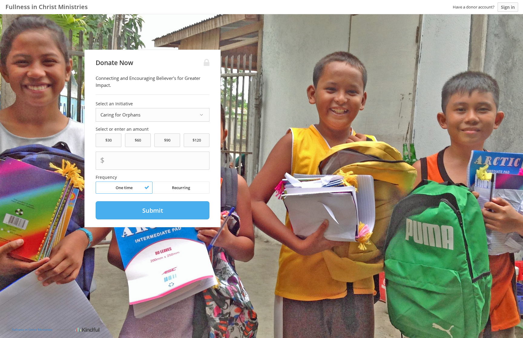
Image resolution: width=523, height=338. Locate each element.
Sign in (508, 7)
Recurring (181, 187)
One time (124, 187)
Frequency (106, 177)
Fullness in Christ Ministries (32, 329)
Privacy (504, 330)
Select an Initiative (114, 104)
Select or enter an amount (122, 129)
